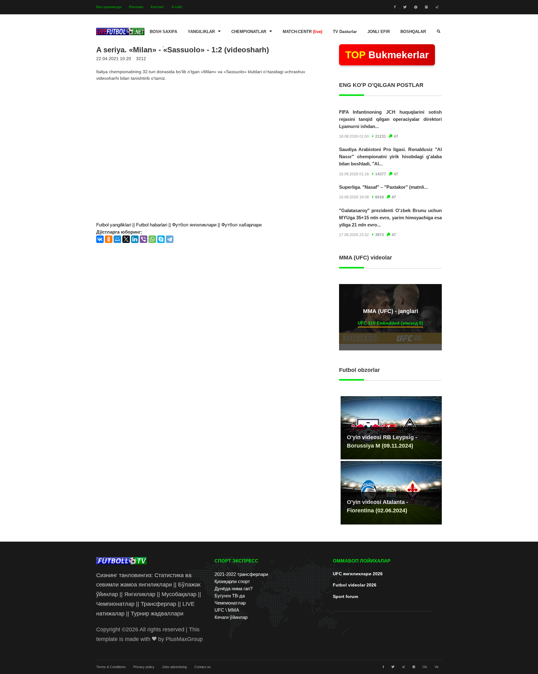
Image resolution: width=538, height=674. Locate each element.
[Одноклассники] (108, 239)
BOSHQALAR (413, 32)
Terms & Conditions (111, 667)
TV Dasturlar (345, 32)
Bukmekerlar (387, 54)
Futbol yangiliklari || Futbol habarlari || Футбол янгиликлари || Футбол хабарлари (179, 224)
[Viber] (143, 239)
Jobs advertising (174, 667)
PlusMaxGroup (184, 639)
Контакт (157, 7)
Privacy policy (143, 667)
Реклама (136, 7)
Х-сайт (177, 7)
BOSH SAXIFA (163, 32)
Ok (424, 667)
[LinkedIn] (135, 239)
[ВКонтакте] (100, 239)
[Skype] (161, 239)
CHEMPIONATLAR (248, 32)
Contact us (202, 667)
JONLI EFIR (378, 32)
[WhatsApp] (152, 239)
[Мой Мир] (117, 239)
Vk (437, 667)
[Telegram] (169, 239)
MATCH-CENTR (302, 32)
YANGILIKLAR (201, 32)
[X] (126, 239)
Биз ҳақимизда (108, 7)
